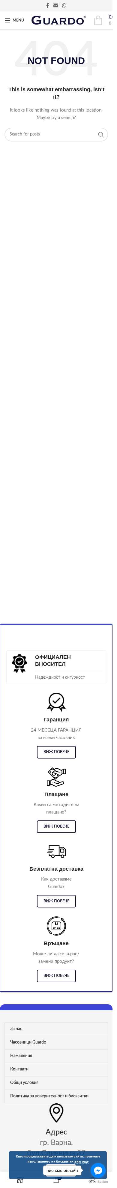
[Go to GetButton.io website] (98, 1182)
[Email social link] (55, 5)
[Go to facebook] (98, 1170)
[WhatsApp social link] (64, 5)
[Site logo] (58, 20)
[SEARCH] (101, 134)
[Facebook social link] (47, 5)
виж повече (56, 752)
